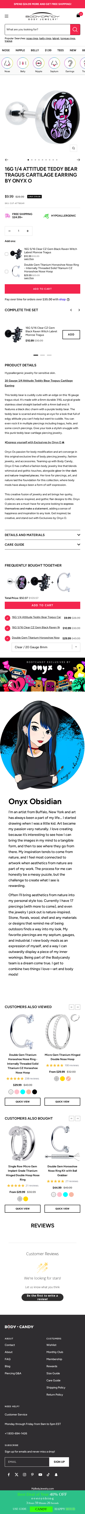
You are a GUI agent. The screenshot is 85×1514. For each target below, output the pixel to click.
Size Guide (53, 1373)
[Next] (78, 159)
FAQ (7, 1359)
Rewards (51, 1366)
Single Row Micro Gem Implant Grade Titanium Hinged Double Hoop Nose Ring (23, 1173)
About (8, 1352)
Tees (60, 50)
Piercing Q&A (13, 1373)
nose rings (32, 38)
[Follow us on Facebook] (9, 1475)
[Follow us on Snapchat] (56, 1475)
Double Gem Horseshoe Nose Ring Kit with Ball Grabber (62, 1171)
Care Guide (53, 1380)
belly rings (45, 38)
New (73, 50)
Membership (54, 1359)
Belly (35, 50)
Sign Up (59, 1462)
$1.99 (48, 50)
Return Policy (54, 1394)
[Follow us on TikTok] (48, 1475)
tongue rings (67, 38)
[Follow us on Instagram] (24, 1475)
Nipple (20, 50)
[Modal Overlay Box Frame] (42, 1502)
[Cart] (78, 16)
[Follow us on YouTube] (40, 1475)
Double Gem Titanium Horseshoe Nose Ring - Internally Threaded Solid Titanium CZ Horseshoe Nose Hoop (22, 1063)
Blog (7, 1366)
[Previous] (6, 159)
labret (55, 38)
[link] (10, 1091)
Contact (10, 1345)
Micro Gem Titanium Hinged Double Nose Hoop (62, 1057)
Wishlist (51, 1345)
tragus (8, 40)
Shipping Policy (55, 1387)
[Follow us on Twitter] (17, 1475)
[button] (71, 1007)
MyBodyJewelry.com (42, 1488)
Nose (6, 50)
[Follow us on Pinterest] (32, 1475)
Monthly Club (54, 1352)
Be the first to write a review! (42, 1297)
